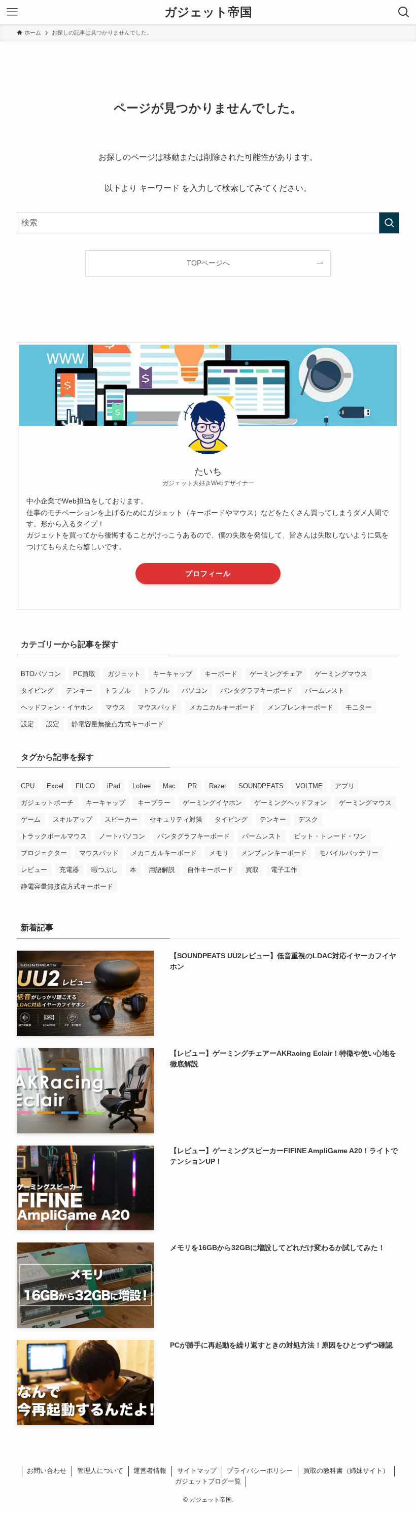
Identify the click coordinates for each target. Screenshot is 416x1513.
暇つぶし (104, 869)
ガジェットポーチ (47, 802)
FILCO (85, 786)
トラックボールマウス (54, 836)
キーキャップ (172, 674)
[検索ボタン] (404, 12)
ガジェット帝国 (208, 12)
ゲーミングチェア (276, 674)
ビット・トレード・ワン (330, 836)
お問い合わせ (46, 1470)
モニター (358, 707)
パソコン (195, 690)
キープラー (153, 802)
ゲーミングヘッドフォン (290, 802)
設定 (27, 724)
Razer (217, 786)
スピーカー (121, 819)
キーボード (220, 674)
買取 (252, 869)
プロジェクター (44, 853)
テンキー (79, 690)
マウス (115, 707)
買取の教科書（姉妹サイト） (346, 1470)
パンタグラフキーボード (256, 690)
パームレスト (324, 690)
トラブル (118, 690)
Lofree (141, 786)
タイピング (37, 690)
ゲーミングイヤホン (212, 802)
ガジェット (124, 674)
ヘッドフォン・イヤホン (57, 707)
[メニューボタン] (12, 12)
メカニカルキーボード (222, 707)
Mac (169, 786)
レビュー (34, 869)
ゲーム (31, 819)
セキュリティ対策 (176, 819)
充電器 (69, 869)
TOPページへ (208, 263)
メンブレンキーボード (300, 707)
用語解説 (162, 869)
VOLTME (309, 786)
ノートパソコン (122, 836)
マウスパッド (157, 707)
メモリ (219, 853)
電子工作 (284, 869)
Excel (55, 786)
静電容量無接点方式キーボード (118, 724)
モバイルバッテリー (348, 853)
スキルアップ (72, 819)
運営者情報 (149, 1470)
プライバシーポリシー (260, 1470)
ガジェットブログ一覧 (208, 1481)
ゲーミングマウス (341, 674)
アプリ (345, 786)
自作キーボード (210, 869)
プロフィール (208, 573)
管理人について (100, 1470)
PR (192, 786)
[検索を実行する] (389, 222)
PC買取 (84, 674)
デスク (308, 819)
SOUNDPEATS (261, 786)
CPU (27, 786)
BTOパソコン (41, 674)
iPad (113, 786)
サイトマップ (197, 1470)
